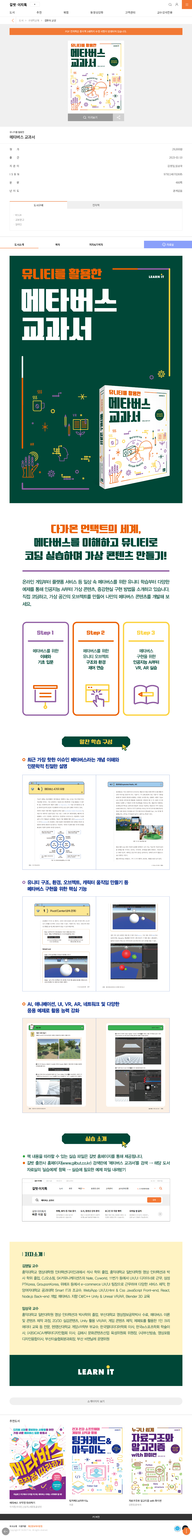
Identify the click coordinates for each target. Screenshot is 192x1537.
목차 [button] (57, 244)
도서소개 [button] (19, 244)
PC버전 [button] (96, 1517)
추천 (39, 12)
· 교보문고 (19, 219)
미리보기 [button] (93, 117)
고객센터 (130, 12)
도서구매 (38, 205)
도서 (12, 12)
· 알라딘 (18, 224)
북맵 (66, 12)
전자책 (96, 205)
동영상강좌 (96, 12)
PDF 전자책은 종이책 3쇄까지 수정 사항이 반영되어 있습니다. (96, 31)
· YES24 (17, 215)
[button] (170, 4)
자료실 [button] (170, 244)
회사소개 (13, 1526)
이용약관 (22, 1526)
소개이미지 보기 (96, 1401)
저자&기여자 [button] (96, 244)
